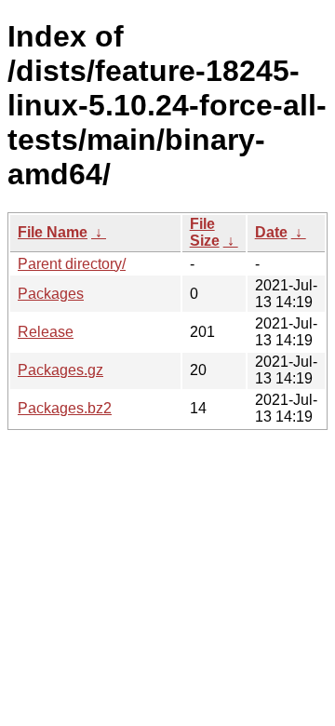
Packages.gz (60, 370)
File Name (52, 232)
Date (271, 232)
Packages (51, 294)
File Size (205, 232)
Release (46, 332)
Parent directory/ (72, 264)
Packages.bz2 (65, 408)
